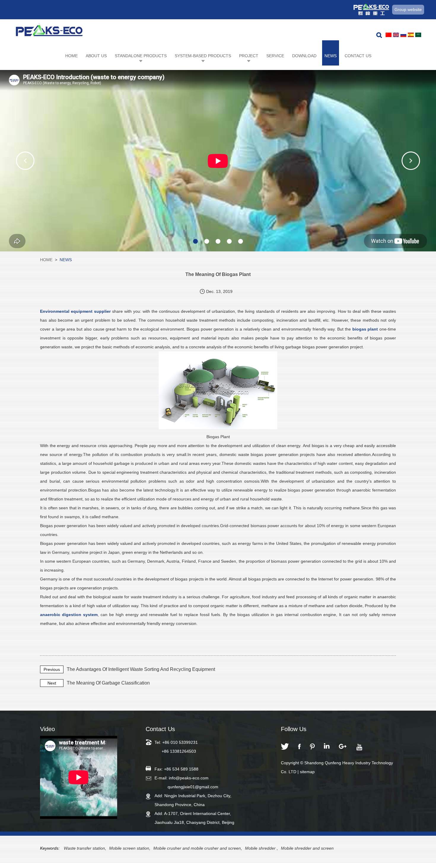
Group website (408, 9)
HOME (46, 259)
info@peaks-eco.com (189, 778)
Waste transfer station (84, 848)
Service (275, 55)
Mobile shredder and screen (307, 848)
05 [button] (240, 241)
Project (248, 55)
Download (304, 55)
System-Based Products (203, 55)
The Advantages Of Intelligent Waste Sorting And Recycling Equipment (141, 669)
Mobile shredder (261, 848)
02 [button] (206, 241)
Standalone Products (141, 55)
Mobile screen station (129, 848)
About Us (96, 55)
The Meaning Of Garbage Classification (108, 682)
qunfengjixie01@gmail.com (193, 786)
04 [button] (229, 241)
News (330, 55)
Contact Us (358, 55)
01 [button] (195, 241)
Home (71, 55)
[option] (218, 161)
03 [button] (218, 241)
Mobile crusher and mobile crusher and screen (197, 848)
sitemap (307, 771)
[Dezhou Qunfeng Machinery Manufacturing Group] (49, 31)
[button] (25, 160)
